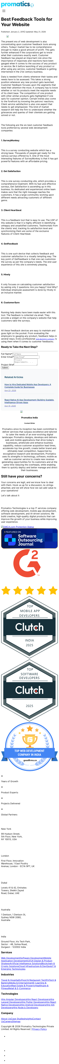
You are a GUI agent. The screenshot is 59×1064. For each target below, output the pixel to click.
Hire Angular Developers (13, 999)
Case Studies (17, 1018)
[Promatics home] (15, 6)
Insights (28, 1018)
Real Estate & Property (23, 985)
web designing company (45, 339)
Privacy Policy (39, 1029)
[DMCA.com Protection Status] (17, 526)
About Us (6, 1018)
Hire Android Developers (33, 1004)
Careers (8, 1021)
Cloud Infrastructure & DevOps (34, 966)
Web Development (10, 958)
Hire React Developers (38, 999)
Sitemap (16, 1021)
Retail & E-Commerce (19, 988)
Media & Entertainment (21, 982)
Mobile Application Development (26, 959)
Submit (5, 368)
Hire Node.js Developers (25, 1007)
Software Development (32, 958)
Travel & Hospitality (11, 980)
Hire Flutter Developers (33, 1002)
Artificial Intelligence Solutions (25, 963)
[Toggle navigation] (4, 11)
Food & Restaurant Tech (33, 980)
